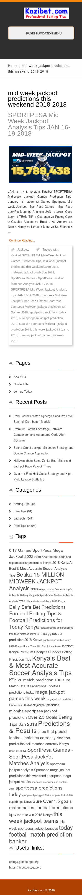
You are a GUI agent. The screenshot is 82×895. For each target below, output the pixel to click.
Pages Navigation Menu (44, 33)
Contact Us (21, 384)
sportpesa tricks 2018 (61, 795)
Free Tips (20, 511)
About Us (20, 377)
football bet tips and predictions (56, 627)
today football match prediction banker (41, 834)
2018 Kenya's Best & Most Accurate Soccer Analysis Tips (41, 568)
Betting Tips (22, 503)
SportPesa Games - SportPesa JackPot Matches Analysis (41, 756)
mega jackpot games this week (37, 694)
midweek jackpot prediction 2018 (32, 272)
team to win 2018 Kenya (35, 814)
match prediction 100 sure (46, 679)
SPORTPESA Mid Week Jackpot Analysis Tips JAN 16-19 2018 (39, 124)
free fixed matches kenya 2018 (25, 633)
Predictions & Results (39, 727)
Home (13, 65)
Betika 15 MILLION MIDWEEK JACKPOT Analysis (36, 581)
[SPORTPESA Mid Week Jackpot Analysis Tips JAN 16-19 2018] (40, 164)
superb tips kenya (20, 801)
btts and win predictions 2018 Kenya (45, 601)
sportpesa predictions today (36, 791)
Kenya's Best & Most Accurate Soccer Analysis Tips (40, 665)
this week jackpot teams (35, 817)
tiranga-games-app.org (23, 861)
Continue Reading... (22, 240)
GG (45, 633)
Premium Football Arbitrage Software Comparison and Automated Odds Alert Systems (39, 434)
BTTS (22, 601)
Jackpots (23, 249)
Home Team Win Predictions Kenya (42, 646)
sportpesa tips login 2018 (35, 795)
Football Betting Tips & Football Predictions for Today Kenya (35, 619)
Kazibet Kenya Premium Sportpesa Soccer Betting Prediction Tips (41, 652)
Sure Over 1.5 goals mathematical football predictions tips (41, 807)
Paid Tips (20, 525)
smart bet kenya (17, 750)
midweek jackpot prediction (41, 705)
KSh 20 (15, 679)
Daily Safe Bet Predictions (37, 606)
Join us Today (23, 391)
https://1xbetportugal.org (25, 867)
